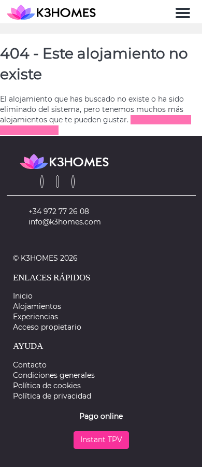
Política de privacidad (52, 396)
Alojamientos (37, 306)
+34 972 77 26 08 (58, 211)
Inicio (23, 296)
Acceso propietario (47, 327)
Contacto (30, 365)
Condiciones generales (54, 375)
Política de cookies (47, 385)
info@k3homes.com (64, 222)
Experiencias (35, 316)
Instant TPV (101, 439)
